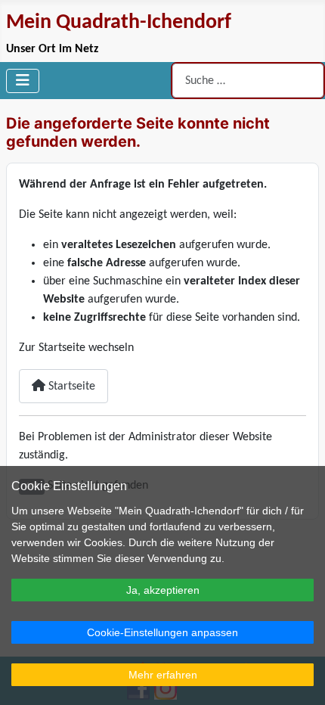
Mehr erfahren (162, 675)
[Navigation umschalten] (22, 81)
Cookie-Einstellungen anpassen (162, 632)
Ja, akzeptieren (163, 590)
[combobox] (247, 81)
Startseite (70, 386)
